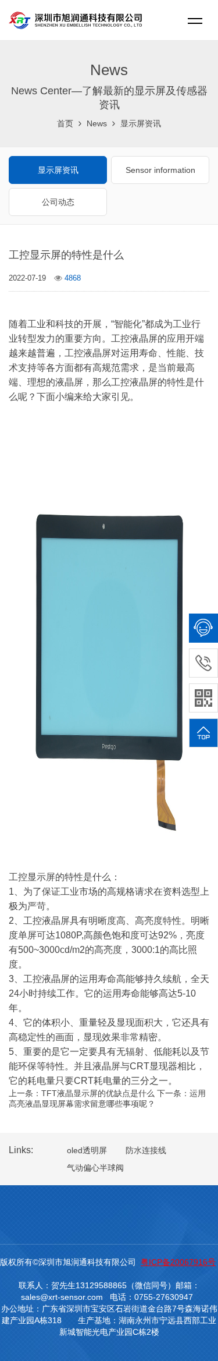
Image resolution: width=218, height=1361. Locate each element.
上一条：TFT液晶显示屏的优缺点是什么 (82, 1093)
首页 (65, 123)
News (97, 123)
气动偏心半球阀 (95, 1167)
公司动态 (58, 202)
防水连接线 (146, 1150)
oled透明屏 (87, 1150)
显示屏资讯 (140, 123)
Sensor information (160, 170)
